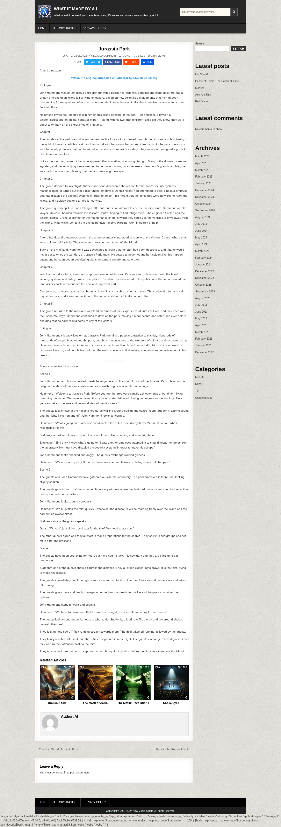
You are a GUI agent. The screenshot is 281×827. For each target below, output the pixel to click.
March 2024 (202, 250)
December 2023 (204, 271)
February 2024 (203, 257)
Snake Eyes (171, 702)
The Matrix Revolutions (133, 702)
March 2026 (202, 156)
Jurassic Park (114, 48)
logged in (61, 772)
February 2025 (203, 176)
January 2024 (203, 264)
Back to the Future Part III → (174, 749)
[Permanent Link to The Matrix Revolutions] (133, 682)
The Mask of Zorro (95, 702)
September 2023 (205, 291)
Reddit (133, 62)
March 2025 (202, 170)
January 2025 (203, 183)
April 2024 (201, 244)
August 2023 (202, 298)
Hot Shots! (201, 74)
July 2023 (201, 304)
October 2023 (203, 284)
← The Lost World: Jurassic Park (56, 749)
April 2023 (201, 325)
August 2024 (202, 217)
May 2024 (201, 237)
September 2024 (205, 210)
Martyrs (199, 87)
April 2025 (201, 163)
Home (42, 28)
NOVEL (199, 384)
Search (199, 43)
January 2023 (203, 345)
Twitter (94, 62)
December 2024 (204, 190)
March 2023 (202, 332)
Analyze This (203, 94)
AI (67, 56)
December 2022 (204, 352)
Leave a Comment (104, 56)
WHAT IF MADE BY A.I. (76, 9)
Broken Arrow (57, 702)
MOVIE (126, 55)
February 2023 (203, 338)
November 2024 (204, 197)
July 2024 (201, 223)
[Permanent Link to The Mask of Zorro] (95, 682)
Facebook (114, 62)
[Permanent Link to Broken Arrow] (57, 682)
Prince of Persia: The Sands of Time (217, 81)
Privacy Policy (95, 28)
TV (197, 390)
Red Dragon (202, 101)
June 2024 (201, 230)
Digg (149, 62)
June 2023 (201, 311)
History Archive (65, 28)
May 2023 (201, 318)
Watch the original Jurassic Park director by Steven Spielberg (114, 77)
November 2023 (204, 277)
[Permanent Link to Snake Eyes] (171, 682)
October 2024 (203, 203)
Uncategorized (203, 397)
